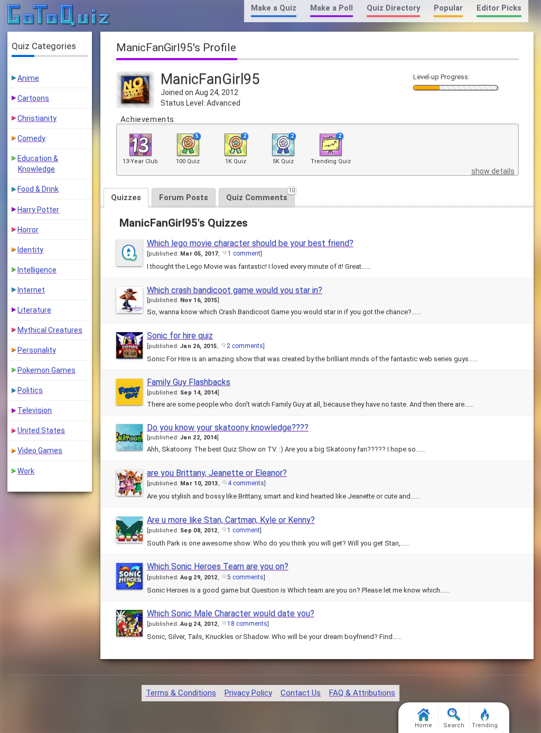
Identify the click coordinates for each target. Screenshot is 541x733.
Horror (28, 229)
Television (34, 410)
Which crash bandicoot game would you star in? (234, 290)
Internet (31, 290)
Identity (30, 250)
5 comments (245, 577)
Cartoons (33, 98)
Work (25, 471)
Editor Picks (499, 8)
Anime (28, 78)
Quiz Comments (260, 195)
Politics (30, 390)
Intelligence (37, 270)
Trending (485, 725)
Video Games (39, 450)
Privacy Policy (248, 693)
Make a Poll (331, 8)
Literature (34, 310)
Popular (448, 8)
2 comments (245, 346)
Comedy (31, 138)
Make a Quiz (273, 8)
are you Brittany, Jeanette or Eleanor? (217, 473)
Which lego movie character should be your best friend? (250, 243)
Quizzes (126, 197)
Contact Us (301, 693)
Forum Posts (183, 197)
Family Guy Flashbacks (188, 382)
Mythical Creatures (49, 330)
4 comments (246, 483)
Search (453, 725)
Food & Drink (38, 189)
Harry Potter (38, 209)
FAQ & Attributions (362, 693)
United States (41, 430)
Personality (36, 350)
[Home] (58, 15)
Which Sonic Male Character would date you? (230, 613)
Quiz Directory (393, 8)
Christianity (37, 118)
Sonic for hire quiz (180, 336)
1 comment (244, 253)
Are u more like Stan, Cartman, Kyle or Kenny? (231, 520)
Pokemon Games (46, 370)
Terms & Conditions (181, 693)
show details (493, 171)
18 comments (247, 623)
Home (423, 725)
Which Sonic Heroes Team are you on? (217, 566)
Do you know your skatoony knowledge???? (228, 427)
